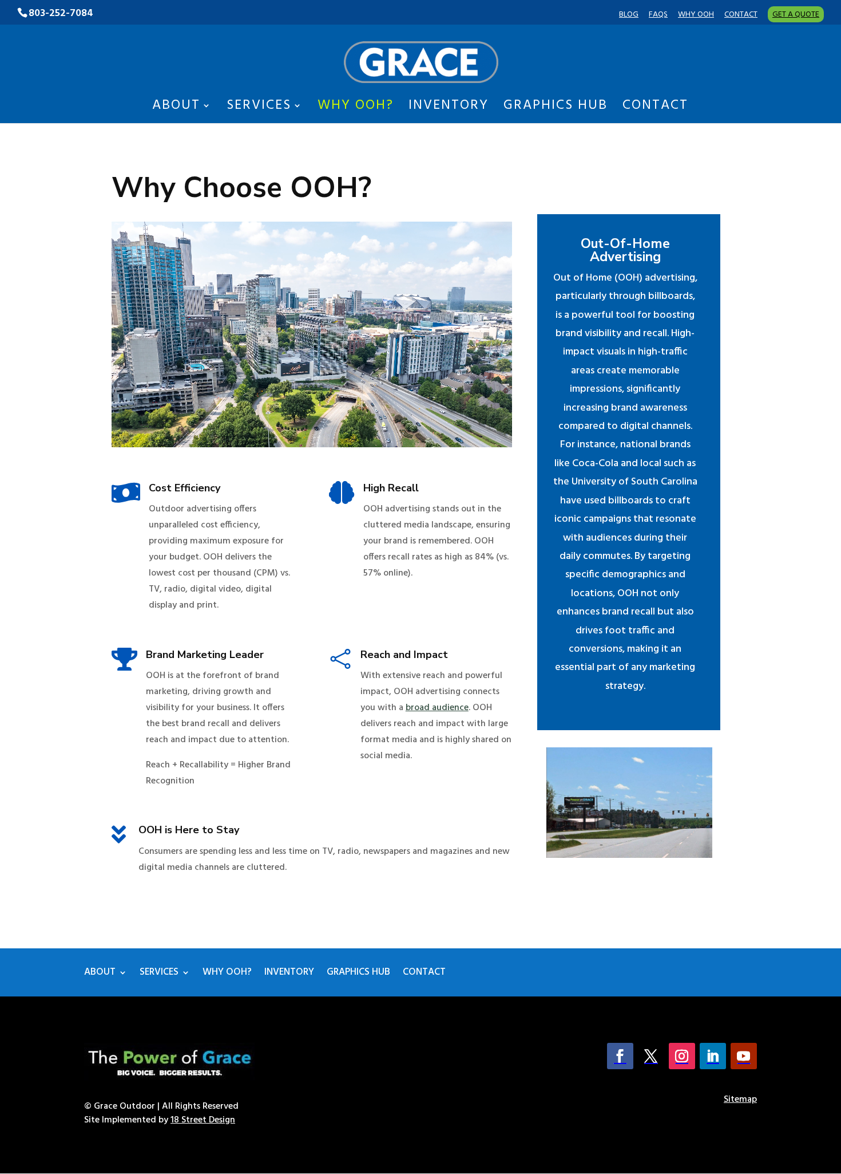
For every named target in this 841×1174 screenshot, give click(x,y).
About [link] (176, 108)
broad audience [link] (437, 707)
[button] (620, 1056)
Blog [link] (628, 16)
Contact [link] (740, 16)
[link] (421, 62)
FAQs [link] (658, 16)
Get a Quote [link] (795, 14)
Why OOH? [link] (356, 108)
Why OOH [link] (696, 16)
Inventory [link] (448, 108)
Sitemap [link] (740, 1099)
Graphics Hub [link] (555, 108)
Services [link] (259, 108)
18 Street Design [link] (202, 1120)
